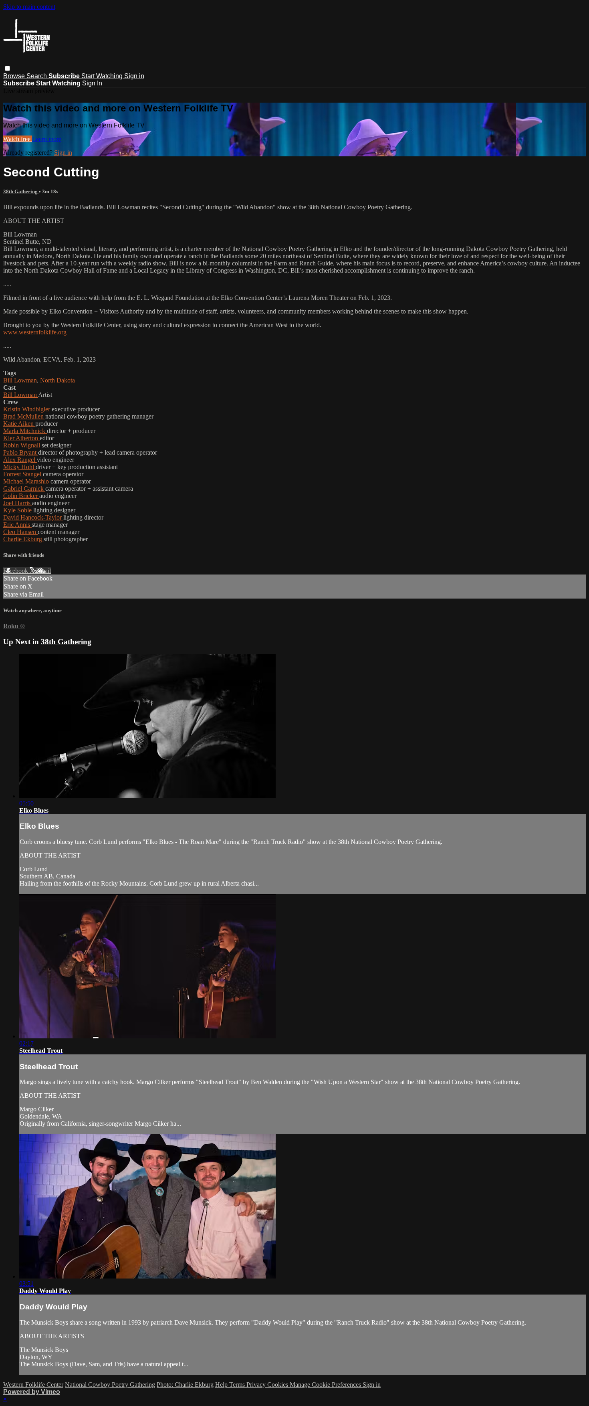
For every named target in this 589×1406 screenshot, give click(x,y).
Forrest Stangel (23, 474)
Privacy (256, 1384)
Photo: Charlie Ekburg (185, 1384)
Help (222, 1384)
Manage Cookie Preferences (326, 1384)
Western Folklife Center (33, 1384)
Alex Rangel (20, 459)
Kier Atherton (21, 438)
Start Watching (102, 76)
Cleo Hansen (20, 531)
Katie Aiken (19, 423)
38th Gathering (21, 191)
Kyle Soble (18, 510)
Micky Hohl (19, 466)
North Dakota (57, 380)
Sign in (134, 76)
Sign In (92, 83)
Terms (237, 1384)
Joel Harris (17, 503)
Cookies (278, 1384)
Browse (14, 76)
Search (37, 76)
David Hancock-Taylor (33, 517)
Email (43, 570)
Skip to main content (29, 6)
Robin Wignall (22, 445)
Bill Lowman (20, 380)
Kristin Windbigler (27, 409)
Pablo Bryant (20, 452)
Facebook (16, 570)
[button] (7, 68)
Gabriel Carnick (24, 488)
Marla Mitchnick (25, 430)
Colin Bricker (21, 495)
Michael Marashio (26, 481)
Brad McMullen (24, 416)
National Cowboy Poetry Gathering (110, 1384)
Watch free (17, 139)
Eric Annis (17, 524)
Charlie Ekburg (23, 539)
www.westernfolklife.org (35, 332)
